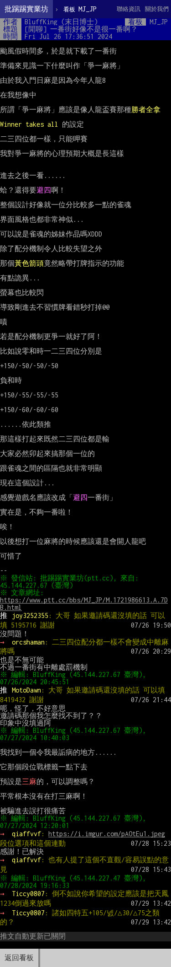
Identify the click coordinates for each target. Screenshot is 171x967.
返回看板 (19, 958)
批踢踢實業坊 (26, 9)
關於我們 (157, 9)
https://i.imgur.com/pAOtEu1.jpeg (106, 834)
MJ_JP (80, 9)
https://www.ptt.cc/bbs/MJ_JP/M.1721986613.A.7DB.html (84, 603)
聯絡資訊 (128, 9)
